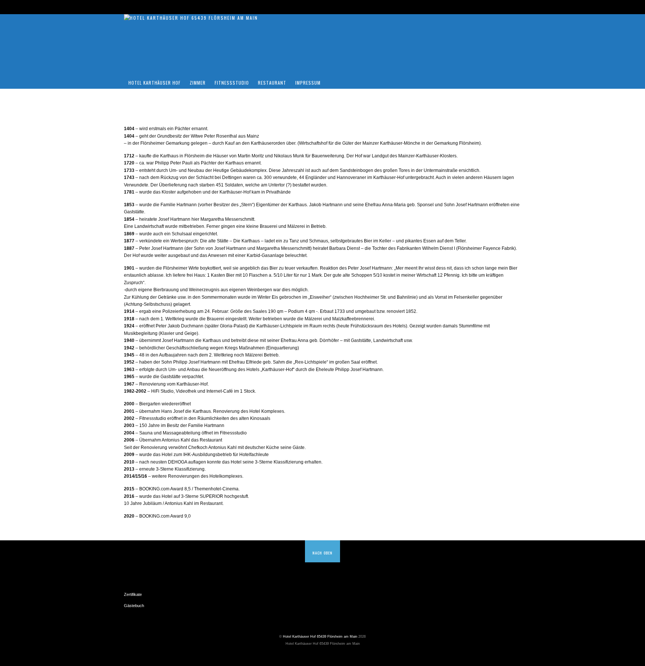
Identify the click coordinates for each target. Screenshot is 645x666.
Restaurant (272, 82)
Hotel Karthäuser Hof (154, 82)
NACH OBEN (322, 553)
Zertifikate (133, 594)
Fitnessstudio (232, 82)
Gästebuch (134, 605)
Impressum (308, 82)
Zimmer (198, 82)
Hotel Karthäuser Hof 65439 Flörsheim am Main (320, 636)
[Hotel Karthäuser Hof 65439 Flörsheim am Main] (191, 18)
